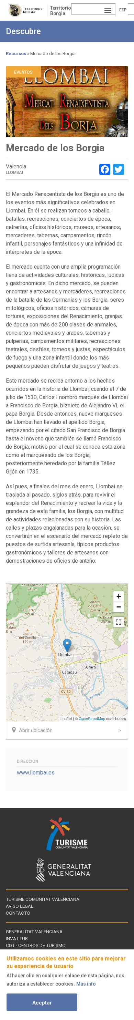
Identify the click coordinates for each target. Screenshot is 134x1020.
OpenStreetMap (92, 718)
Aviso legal (19, 906)
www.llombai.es (36, 772)
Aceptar (42, 1003)
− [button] (118, 607)
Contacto (18, 913)
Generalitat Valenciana (34, 931)
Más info (86, 984)
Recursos (16, 53)
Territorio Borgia (60, 10)
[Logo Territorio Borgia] (26, 10)
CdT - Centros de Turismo (36, 945)
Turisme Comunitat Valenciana (42, 899)
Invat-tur (17, 938)
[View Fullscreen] (118, 622)
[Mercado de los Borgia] (67, 645)
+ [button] (118, 596)
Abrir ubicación (36, 730)
